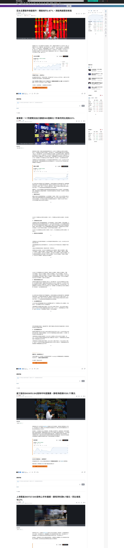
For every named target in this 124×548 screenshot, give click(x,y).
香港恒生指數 (90, 21)
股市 (31, 4)
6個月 (40, 61)
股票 (97, 10)
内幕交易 (48, 4)
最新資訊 (18, 4)
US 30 (89, 27)
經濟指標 (39, 4)
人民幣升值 (38, 309)
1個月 (38, 61)
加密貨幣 (29, 4)
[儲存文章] (79, 13)
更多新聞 (95, 91)
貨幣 (89, 10)
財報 (54, 4)
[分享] (76, 13)
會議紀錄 (56, 4)
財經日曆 (47, 2)
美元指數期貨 (90, 30)
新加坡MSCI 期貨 (90, 24)
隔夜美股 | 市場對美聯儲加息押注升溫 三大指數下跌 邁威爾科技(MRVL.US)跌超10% (97, 83)
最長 (46, 61)
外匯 (33, 4)
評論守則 (17, 108)
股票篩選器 (51, 2)
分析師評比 (51, 4)
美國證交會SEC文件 (61, 4)
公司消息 (44, 4)
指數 (91, 10)
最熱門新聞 (22, 4)
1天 (34, 61)
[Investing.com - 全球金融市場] (20, 1)
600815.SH (45, 426)
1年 (42, 61)
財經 (42, 4)
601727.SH (45, 532)
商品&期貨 (36, 4)
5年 (44, 61)
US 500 (89, 29)
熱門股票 (89, 129)
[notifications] (105, 0)
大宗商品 (94, 10)
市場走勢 (89, 95)
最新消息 (25, 4)
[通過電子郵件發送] (34, 93)
